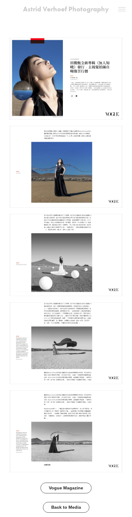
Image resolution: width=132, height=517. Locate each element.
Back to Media (66, 507)
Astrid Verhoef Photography (66, 9)
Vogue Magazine (66, 487)
